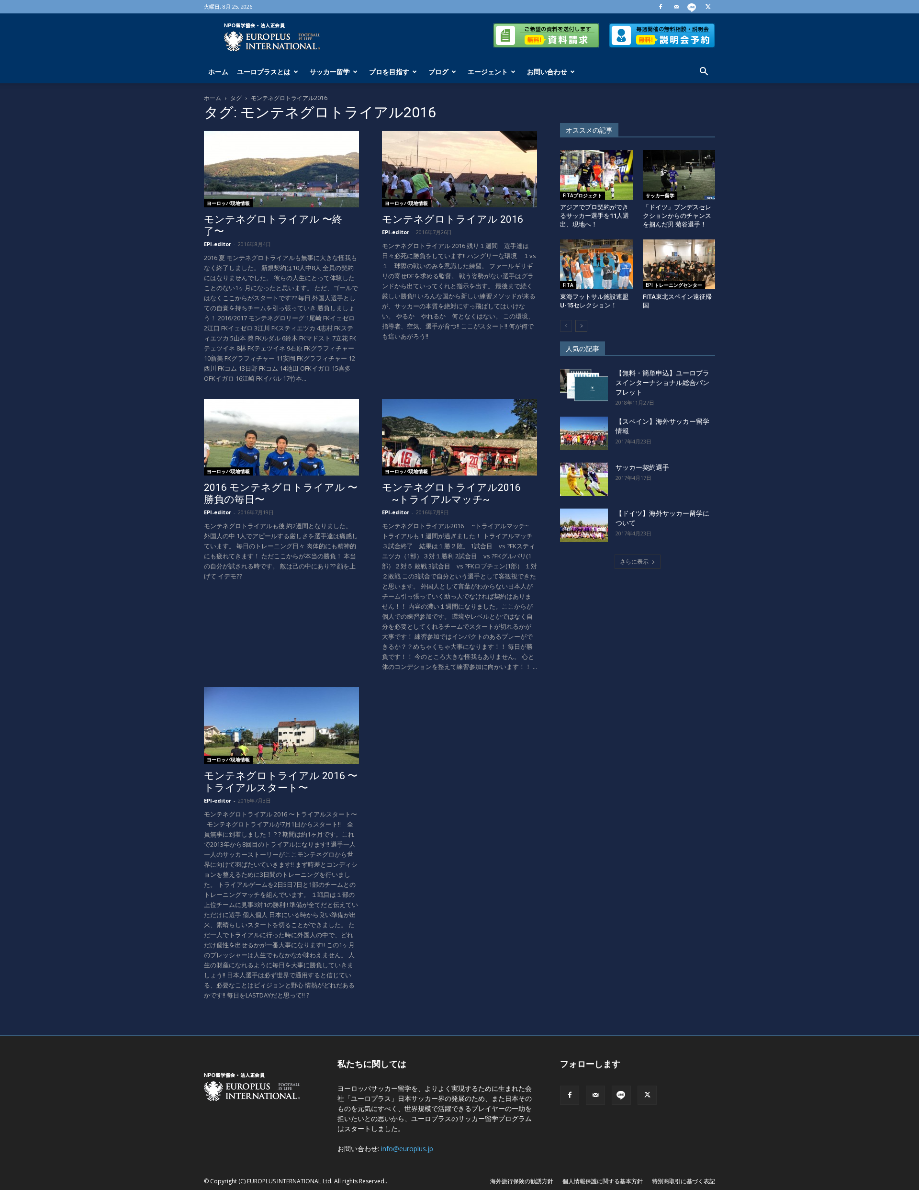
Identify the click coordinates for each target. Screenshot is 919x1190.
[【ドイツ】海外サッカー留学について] (584, 525)
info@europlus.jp (407, 1148)
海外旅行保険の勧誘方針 (521, 1181)
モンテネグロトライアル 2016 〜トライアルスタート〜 (281, 781)
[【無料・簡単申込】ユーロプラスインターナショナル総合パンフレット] (584, 385)
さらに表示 (634, 561)
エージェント (488, 71)
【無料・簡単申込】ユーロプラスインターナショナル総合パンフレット (662, 382)
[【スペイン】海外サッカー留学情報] (584, 433)
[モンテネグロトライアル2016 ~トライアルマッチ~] (459, 437)
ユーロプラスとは (264, 71)
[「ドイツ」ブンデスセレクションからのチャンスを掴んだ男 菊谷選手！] (679, 175)
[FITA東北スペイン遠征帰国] (679, 264)
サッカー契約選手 (642, 467)
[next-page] (581, 326)
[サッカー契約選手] (584, 479)
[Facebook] (660, 6)
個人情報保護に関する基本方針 (602, 1181)
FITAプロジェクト (582, 195)
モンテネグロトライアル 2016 (452, 219)
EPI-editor (217, 244)
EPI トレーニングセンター (674, 285)
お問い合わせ (547, 71)
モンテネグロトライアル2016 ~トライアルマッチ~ (451, 493)
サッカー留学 (330, 71)
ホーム (218, 71)
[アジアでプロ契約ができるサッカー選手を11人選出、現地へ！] (596, 175)
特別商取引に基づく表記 (683, 1181)
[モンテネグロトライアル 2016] (459, 169)
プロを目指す (389, 71)
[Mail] (676, 6)
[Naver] (692, 6)
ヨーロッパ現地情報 (228, 203)
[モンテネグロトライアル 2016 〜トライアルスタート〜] (281, 725)
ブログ (438, 71)
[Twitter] (708, 6)
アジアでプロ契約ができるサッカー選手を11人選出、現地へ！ (594, 216)
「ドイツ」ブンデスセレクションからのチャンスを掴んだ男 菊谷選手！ (677, 216)
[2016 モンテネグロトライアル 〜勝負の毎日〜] (281, 437)
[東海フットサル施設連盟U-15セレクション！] (596, 264)
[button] (703, 72)
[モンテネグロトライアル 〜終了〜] (281, 169)
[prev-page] (566, 326)
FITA (568, 285)
